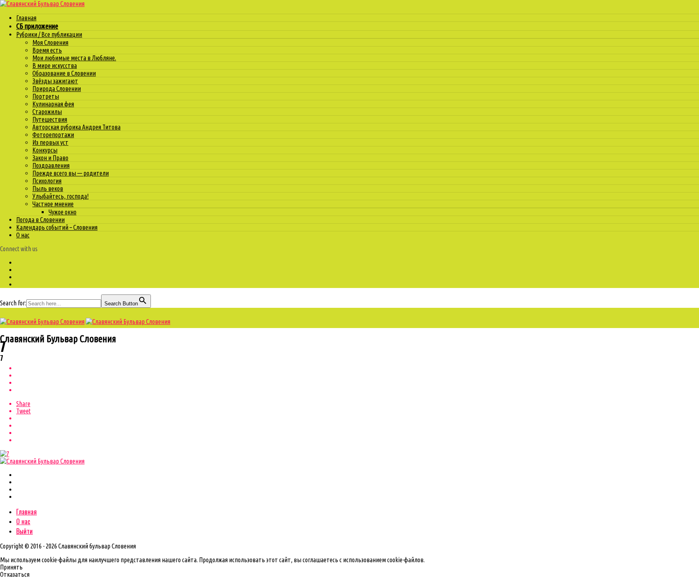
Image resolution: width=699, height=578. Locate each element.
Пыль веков (47, 188)
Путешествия (49, 119)
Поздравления (51, 165)
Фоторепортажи (53, 134)
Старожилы (47, 111)
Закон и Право (50, 157)
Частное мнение (53, 203)
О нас (23, 235)
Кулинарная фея (53, 104)
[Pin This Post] (357, 382)
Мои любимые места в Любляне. (74, 57)
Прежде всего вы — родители (70, 173)
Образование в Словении (64, 73)
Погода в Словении (40, 219)
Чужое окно (62, 212)
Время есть (47, 50)
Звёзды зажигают (55, 81)
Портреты (45, 96)
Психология (46, 180)
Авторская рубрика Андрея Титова (76, 127)
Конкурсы (44, 150)
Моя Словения (50, 42)
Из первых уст (50, 142)
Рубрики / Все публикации (49, 34)
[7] (4, 453)
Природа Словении (56, 88)
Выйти (24, 531)
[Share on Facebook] (357, 368)
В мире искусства (54, 65)
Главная (26, 17)
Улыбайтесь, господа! (60, 196)
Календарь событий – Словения (56, 227)
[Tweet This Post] (357, 375)
